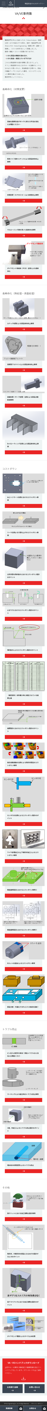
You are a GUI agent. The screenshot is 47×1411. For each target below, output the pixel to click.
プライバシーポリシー (10, 7)
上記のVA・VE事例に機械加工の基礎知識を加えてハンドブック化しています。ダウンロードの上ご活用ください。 (23, 1367)
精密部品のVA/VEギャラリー (35, 3)
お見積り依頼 (12, 1387)
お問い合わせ (34, 1387)
